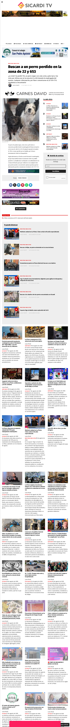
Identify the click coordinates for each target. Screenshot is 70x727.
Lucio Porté (16, 85)
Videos (57, 43)
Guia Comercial (28, 43)
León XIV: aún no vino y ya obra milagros (57, 429)
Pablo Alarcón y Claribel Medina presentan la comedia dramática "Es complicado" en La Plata (57, 535)
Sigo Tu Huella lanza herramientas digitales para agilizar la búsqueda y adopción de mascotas (41, 279)
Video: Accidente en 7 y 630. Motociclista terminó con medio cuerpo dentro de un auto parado (12, 535)
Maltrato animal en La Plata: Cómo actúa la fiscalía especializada (39, 232)
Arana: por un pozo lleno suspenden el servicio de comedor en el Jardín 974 (32, 662)
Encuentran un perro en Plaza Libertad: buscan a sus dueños (38, 263)
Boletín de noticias (57, 156)
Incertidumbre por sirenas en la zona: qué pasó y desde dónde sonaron (11, 575)
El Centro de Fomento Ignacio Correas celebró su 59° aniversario (10, 707)
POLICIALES (18, 43)
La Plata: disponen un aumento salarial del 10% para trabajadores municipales (11, 430)
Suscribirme (55, 171)
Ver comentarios (20, 208)
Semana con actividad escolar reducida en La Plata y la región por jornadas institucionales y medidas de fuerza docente (57, 487)
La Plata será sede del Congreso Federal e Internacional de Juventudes (57, 575)
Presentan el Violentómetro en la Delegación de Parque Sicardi (35, 614)
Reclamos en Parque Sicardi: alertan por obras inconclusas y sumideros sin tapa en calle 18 (57, 343)
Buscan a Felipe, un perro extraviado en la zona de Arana (37, 247)
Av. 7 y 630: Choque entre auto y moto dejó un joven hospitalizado (34, 575)
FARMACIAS (48, 43)
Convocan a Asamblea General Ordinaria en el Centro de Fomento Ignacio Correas (34, 533)
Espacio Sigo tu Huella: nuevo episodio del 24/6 (34, 310)
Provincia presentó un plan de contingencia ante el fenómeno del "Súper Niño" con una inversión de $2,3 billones (11, 344)
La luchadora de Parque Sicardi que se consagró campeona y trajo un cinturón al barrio (11, 488)
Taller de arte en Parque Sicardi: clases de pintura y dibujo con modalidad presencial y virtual (11, 616)
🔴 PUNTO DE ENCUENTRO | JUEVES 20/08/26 (56, 663)
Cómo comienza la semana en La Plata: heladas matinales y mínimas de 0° (57, 615)
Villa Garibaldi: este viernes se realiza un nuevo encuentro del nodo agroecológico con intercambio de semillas (11, 665)
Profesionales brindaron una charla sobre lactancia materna (57, 708)
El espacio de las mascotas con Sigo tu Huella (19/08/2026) (34, 708)
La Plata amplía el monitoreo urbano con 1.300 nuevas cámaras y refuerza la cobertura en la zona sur (35, 487)
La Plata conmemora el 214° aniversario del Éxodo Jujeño (17, 218)
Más (62, 43)
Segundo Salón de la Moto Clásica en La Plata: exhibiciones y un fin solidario (12, 382)
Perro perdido (22, 178)
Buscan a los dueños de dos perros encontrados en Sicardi (37, 294)
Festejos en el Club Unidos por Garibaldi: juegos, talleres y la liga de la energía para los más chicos (57, 383)
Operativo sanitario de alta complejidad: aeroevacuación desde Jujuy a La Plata (33, 384)
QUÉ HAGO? (39, 43)
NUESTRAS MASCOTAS (13, 63)
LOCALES (9, 43)
